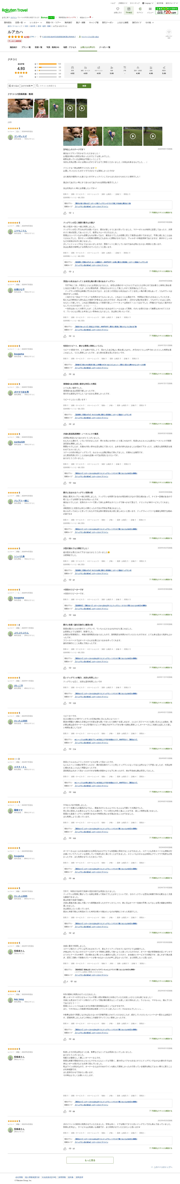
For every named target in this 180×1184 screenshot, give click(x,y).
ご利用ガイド (122, 3)
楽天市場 (160, 3)
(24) (53, 47)
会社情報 (19, 1177)
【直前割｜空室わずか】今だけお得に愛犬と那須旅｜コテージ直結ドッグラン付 (102, 415)
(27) (88, 47)
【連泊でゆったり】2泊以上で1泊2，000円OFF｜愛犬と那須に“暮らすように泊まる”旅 (105, 327)
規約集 (71, 1177)
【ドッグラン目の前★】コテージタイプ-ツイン (91, 207)
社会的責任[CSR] (49, 1177)
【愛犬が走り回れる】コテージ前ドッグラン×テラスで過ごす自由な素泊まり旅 (102, 203)
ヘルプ (113, 3)
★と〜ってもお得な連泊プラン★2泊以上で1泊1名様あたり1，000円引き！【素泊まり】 (106, 740)
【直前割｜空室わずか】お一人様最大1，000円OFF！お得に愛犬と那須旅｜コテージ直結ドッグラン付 (111, 262)
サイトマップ (135, 3)
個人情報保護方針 (32, 1177)
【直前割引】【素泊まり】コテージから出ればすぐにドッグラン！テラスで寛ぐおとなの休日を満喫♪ (110, 605)
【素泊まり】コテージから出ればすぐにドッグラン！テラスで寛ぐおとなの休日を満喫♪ (105, 473)
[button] (20, 108)
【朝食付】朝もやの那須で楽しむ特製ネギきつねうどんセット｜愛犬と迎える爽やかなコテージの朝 (110, 365)
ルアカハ (15, 31)
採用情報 (62, 1177)
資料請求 (79, 1177)
